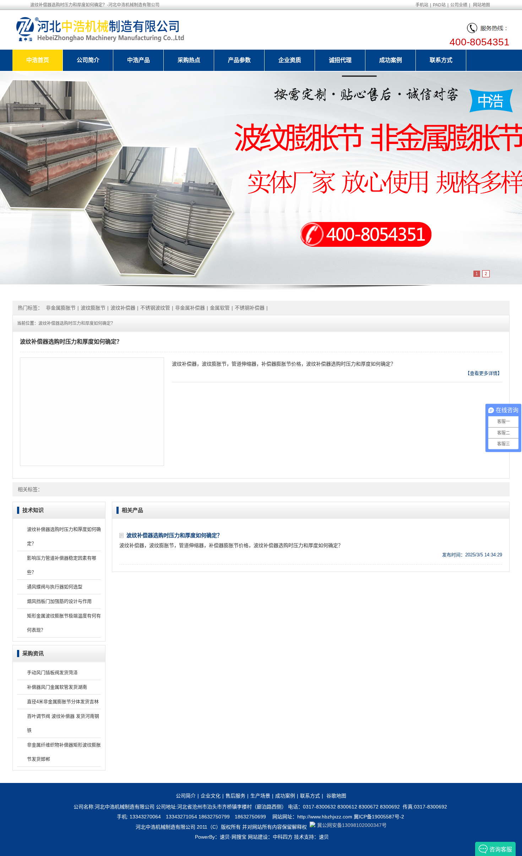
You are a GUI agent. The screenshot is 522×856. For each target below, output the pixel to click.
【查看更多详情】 (483, 373)
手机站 (421, 4)
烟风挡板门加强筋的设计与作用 (59, 601)
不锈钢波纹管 (155, 308)
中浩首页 (37, 60)
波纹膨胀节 (93, 308)
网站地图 (481, 4)
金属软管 (220, 308)
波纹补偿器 (122, 308)
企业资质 (289, 60)
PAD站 (439, 4)
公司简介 (88, 60)
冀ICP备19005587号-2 (379, 816)
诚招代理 (340, 60)
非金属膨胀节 (61, 308)
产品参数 (239, 60)
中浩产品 (138, 60)
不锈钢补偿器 (250, 308)
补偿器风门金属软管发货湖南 (57, 687)
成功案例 (390, 60)
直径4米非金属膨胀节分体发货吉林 (63, 701)
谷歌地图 (336, 796)
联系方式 (441, 60)
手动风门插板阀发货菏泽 (52, 672)
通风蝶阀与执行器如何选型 (54, 586)
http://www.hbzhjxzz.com (324, 816)
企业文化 (211, 796)
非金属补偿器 (190, 308)
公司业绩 (458, 4)
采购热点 (189, 60)
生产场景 (260, 796)
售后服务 (235, 796)
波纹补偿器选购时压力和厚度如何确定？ (76, 323)
